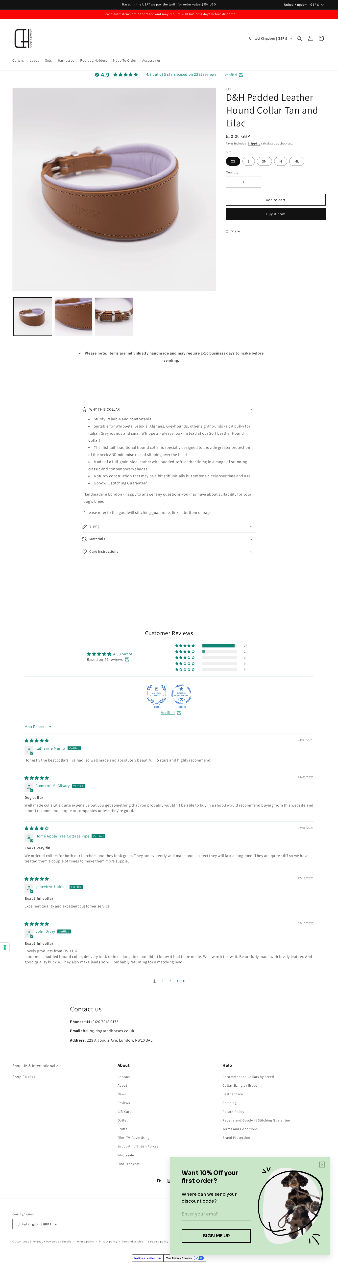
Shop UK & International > (35, 1065)
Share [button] (235, 231)
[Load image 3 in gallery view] (114, 316)
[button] (299, 38)
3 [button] (170, 980)
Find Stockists (129, 1163)
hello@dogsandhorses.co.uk (108, 1030)
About (122, 1085)
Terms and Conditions (240, 1128)
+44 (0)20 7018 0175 (101, 1021)
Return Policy (233, 1111)
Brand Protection (236, 1137)
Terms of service (132, 1241)
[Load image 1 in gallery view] (33, 316)
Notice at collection (147, 1258)
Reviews (124, 1102)
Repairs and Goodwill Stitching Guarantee (256, 1120)
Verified (168, 712)
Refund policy (85, 1241)
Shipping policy (158, 1241)
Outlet (123, 1120)
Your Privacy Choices (179, 1258)
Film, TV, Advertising (134, 1137)
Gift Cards (125, 1111)
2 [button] (162, 980)
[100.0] (157, 694)
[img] (36, 740)
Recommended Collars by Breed (248, 1076)
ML (296, 161)
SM (264, 161)
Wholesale (126, 1155)
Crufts (122, 1128)
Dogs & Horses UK (34, 1241)
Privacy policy (108, 1241)
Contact (124, 1076)
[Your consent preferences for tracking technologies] (4, 947)
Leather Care (232, 1094)
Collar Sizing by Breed (239, 1085)
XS (233, 161)
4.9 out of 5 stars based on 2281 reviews (181, 74)
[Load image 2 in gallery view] (73, 316)
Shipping (254, 143)
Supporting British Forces (138, 1146)
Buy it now (275, 214)
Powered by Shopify (59, 1241)
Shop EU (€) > (24, 1076)
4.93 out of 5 (124, 653)
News (122, 1094)
